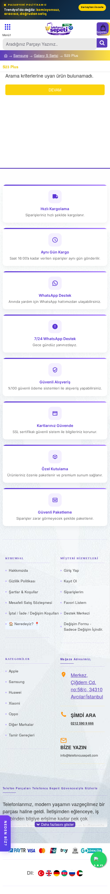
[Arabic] (80, 872)
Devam (55, 89)
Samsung (20, 55)
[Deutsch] (56, 872)
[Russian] (72, 872)
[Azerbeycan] (64, 872)
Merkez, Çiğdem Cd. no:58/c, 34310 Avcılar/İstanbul (87, 685)
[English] (49, 872)
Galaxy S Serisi (46, 55)
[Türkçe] (41, 872)
